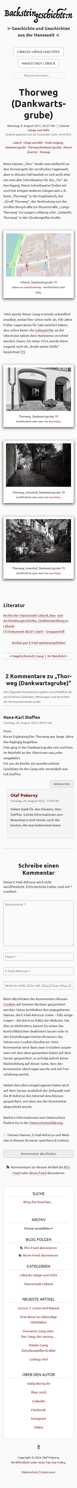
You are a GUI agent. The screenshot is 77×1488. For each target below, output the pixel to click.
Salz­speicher (44, 330)
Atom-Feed (37, 1173)
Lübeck (17, 142)
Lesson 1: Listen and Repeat (38, 1308)
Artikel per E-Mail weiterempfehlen (38, 643)
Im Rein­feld (56, 656)
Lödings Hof (38, 1359)
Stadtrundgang (54, 142)
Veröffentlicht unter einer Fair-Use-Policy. (38, 1462)
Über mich (38, 1392)
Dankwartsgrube (15, 147)
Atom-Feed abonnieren (40, 1255)
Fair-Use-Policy (52, 421)
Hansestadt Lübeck (38, 63)
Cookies (9, 1004)
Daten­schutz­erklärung (46, 1123)
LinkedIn (38, 1401)
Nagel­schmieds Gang (28, 656)
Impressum (48, 1472)
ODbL (38, 292)
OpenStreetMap (32, 287)
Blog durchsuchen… (38, 1202)
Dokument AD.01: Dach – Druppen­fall (36, 631)
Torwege (44, 152)
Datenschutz (30, 1472)
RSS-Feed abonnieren (40, 1248)
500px (38, 1427)
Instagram (38, 1418)
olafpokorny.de (38, 1383)
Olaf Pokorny (24, 795)
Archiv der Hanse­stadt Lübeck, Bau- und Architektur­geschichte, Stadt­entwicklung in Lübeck (35, 620)
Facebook (38, 1410)
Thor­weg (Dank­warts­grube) (38, 104)
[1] (23, 352)
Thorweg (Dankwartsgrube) (44, 147)
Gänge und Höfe (33, 142)
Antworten (62, 784)
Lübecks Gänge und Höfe (38, 52)
